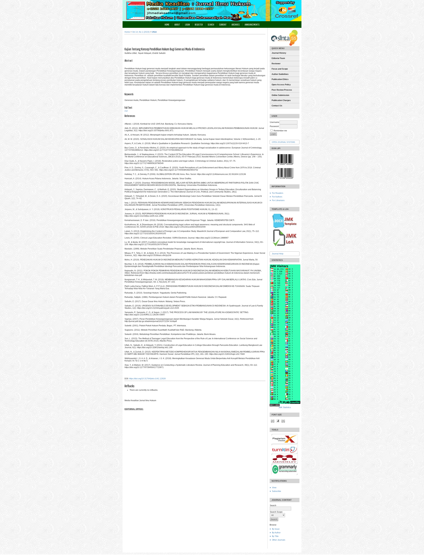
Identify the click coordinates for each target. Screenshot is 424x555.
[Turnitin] (284, 453)
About (177, 24)
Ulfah (154, 32)
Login (187, 24)
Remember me (280, 131)
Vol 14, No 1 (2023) (141, 32)
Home (167, 24)
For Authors (277, 197)
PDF (126, 111)
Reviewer (276, 63)
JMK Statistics (284, 407)
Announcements (252, 24)
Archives (236, 24)
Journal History (279, 53)
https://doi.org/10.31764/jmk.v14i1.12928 (147, 378)
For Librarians (278, 200)
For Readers (277, 193)
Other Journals (278, 540)
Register (199, 24)
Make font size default (278, 421)
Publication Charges (281, 100)
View (274, 487)
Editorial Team (278, 58)
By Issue (276, 529)
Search (211, 24)
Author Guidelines (280, 74)
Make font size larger (283, 421)
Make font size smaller (272, 421)
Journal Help (277, 254)
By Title (275, 536)
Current (223, 24)
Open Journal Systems (283, 142)
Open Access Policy (281, 84)
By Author (276, 532)
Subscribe (276, 491)
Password (274, 126)
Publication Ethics (280, 79)
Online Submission (280, 95)
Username (274, 122)
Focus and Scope (280, 69)
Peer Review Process (282, 90)
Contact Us (277, 106)
